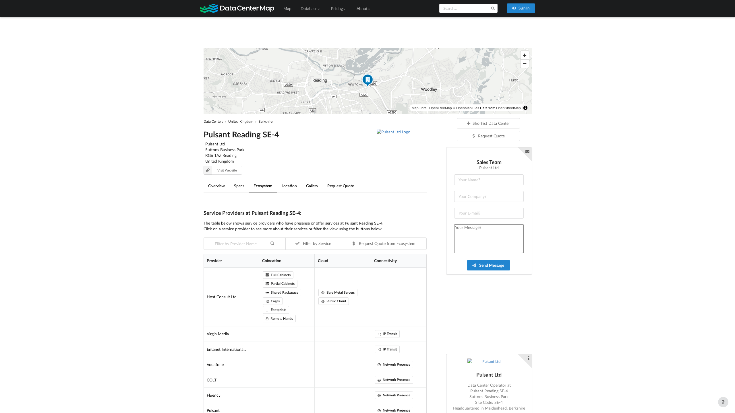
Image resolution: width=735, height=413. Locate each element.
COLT (211, 379)
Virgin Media (218, 333)
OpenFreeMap (440, 107)
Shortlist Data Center (491, 123)
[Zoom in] (525, 55)
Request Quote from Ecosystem (386, 243)
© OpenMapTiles (466, 107)
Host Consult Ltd (222, 296)
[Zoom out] (525, 63)
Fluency (213, 395)
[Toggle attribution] (525, 107)
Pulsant (213, 410)
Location (289, 185)
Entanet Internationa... (226, 349)
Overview (216, 185)
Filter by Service (316, 243)
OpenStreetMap (508, 107)
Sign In (523, 8)
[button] (367, 81)
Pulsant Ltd (215, 143)
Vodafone (215, 364)
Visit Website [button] (227, 170)
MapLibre (419, 107)
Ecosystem (263, 185)
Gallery (312, 185)
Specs (239, 185)
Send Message (491, 265)
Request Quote (340, 185)
